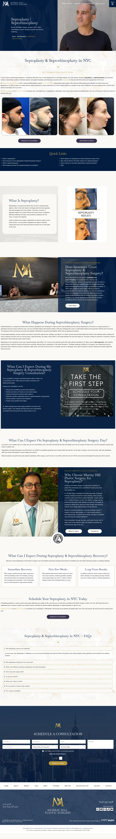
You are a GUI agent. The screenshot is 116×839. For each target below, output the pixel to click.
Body (45, 786)
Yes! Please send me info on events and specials (59, 751)
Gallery (97, 786)
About (16, 786)
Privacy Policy (19, 821)
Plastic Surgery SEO (74, 821)
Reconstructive (21, 36)
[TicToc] (108, 809)
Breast (26, 786)
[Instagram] (97, 809)
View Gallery (67, 4)
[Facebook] (101, 809)
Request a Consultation (84, 4)
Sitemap (4, 821)
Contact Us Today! (58, 763)
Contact (108, 786)
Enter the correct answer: (58, 754)
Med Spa (68, 786)
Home (14, 36)
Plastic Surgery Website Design (90, 821)
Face (36, 786)
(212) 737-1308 (100, 4)
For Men (56, 786)
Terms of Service (11, 821)
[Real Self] (104, 809)
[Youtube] (111, 809)
